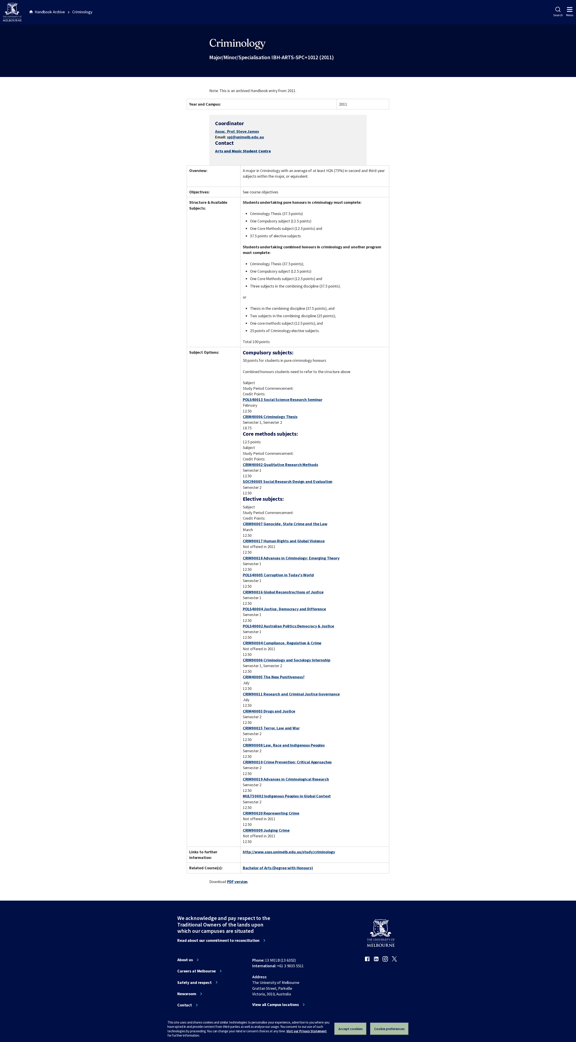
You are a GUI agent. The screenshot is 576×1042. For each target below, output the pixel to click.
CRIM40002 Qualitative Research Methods (280, 464)
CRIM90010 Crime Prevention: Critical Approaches (287, 762)
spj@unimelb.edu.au (245, 137)
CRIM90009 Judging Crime (266, 830)
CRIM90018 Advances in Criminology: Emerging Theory (291, 558)
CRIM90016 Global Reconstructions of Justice (283, 592)
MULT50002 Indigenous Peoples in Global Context (287, 796)
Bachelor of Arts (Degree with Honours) (278, 867)
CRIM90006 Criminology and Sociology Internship (286, 660)
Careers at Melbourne (196, 971)
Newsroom (186, 993)
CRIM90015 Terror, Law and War (271, 728)
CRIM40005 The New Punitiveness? (274, 677)
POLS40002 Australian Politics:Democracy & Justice (288, 626)
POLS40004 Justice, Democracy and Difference (284, 609)
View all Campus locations (275, 1004)
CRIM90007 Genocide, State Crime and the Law (285, 523)
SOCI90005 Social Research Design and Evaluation (288, 481)
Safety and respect (194, 982)
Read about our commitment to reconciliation (218, 940)
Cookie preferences (389, 1028)
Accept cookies (350, 1028)
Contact (184, 1005)
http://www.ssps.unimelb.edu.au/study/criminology (289, 851)
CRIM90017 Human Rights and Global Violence (284, 541)
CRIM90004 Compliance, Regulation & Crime (282, 643)
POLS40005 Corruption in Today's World (278, 575)
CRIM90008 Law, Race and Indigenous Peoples (284, 745)
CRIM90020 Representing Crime (271, 813)
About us (185, 959)
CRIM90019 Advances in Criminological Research (286, 779)
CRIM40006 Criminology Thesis (270, 416)
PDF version (237, 881)
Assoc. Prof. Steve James (237, 131)
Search (557, 15)
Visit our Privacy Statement (306, 1031)
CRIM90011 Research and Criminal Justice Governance (291, 694)
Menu (569, 15)
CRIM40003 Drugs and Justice (269, 711)
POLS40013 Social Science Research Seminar (282, 399)
